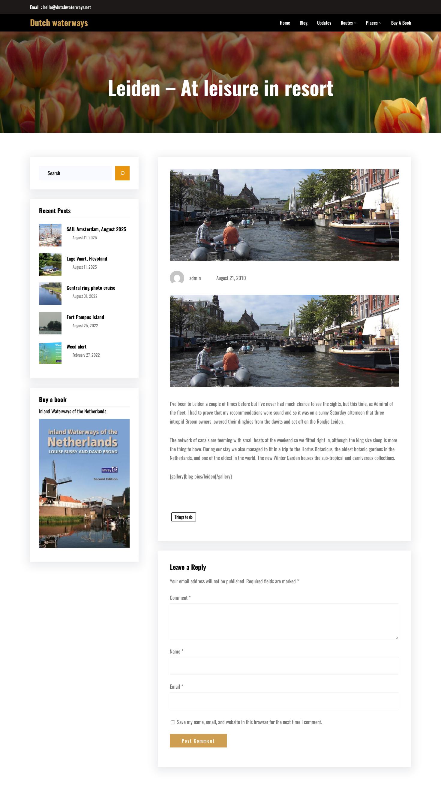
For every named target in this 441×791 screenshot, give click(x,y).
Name (177, 651)
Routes (347, 22)
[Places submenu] (380, 22)
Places (372, 22)
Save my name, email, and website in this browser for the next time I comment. (249, 722)
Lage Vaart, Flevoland (87, 258)
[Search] (122, 173)
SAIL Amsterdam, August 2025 (96, 229)
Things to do (184, 517)
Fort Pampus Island (85, 317)
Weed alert (77, 346)
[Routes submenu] (355, 22)
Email (176, 686)
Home (285, 22)
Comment (180, 597)
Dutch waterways (59, 22)
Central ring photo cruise (91, 287)
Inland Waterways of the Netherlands (72, 411)
